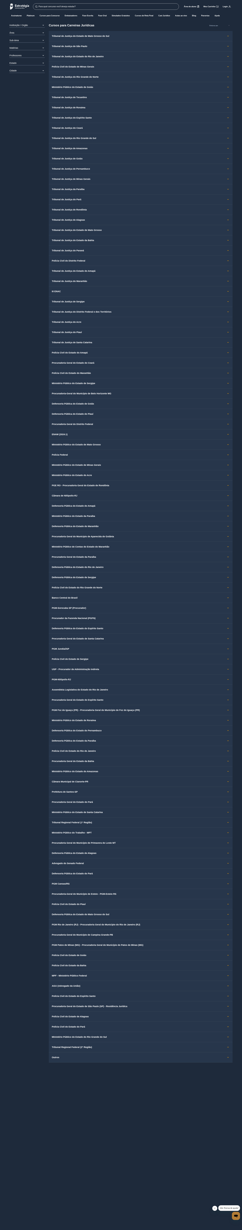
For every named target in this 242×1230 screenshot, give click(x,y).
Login (225, 6)
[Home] (19, 6)
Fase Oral (102, 16)
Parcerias (205, 16)
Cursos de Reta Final (144, 16)
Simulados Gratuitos (121, 16)
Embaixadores (71, 16)
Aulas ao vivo (181, 16)
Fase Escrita (87, 16)
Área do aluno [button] (190, 6)
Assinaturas (16, 16)
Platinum (31, 16)
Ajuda (217, 16)
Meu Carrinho (209, 6)
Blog (194, 16)
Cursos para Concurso (50, 16)
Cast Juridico (164, 16)
